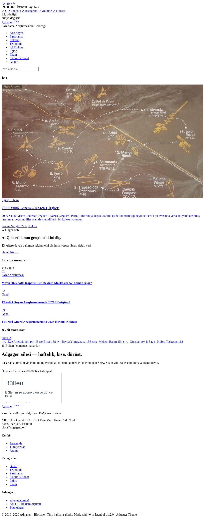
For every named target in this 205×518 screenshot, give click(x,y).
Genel (13, 466)
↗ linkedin (14, 10)
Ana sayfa (16, 443)
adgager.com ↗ (19, 500)
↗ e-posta (59, 10)
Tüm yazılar (17, 447)
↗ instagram (29, 10)
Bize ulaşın (17, 507)
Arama (14, 450)
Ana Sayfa (16, 33)
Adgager (10, 22)
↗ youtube (45, 10)
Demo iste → (10, 252)
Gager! (14, 61)
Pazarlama (16, 36)
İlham (13, 54)
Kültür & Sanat (19, 58)
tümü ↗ (6, 338)
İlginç (13, 51)
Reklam (14, 40)
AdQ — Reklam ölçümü (25, 504)
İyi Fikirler (16, 47)
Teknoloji (16, 43)
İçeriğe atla (8, 3)
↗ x (4, 10)
